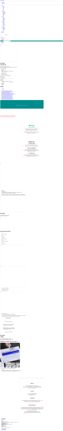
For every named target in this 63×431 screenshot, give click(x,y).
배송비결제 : (3, 74)
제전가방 (4, 27)
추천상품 (3, 39)
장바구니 (3, 31)
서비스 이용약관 (3, 418)
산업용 (3, 18)
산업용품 (3, 21)
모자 (3, 7)
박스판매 (3, 42)
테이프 (3, 24)
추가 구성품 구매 (2, 78)
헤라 (3, 23)
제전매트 (4, 28)
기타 (3, 9)
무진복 (2, 5)
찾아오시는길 (3, 419)
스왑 (3, 14)
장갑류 (2, 16)
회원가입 (3, 2)
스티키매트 (4, 12)
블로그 (2, 420)
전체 (3, 10)
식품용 (3, 19)
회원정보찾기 (3, 3)
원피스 (3, 6)
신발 (3, 8)
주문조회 (3, 32)
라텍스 (3, 17)
